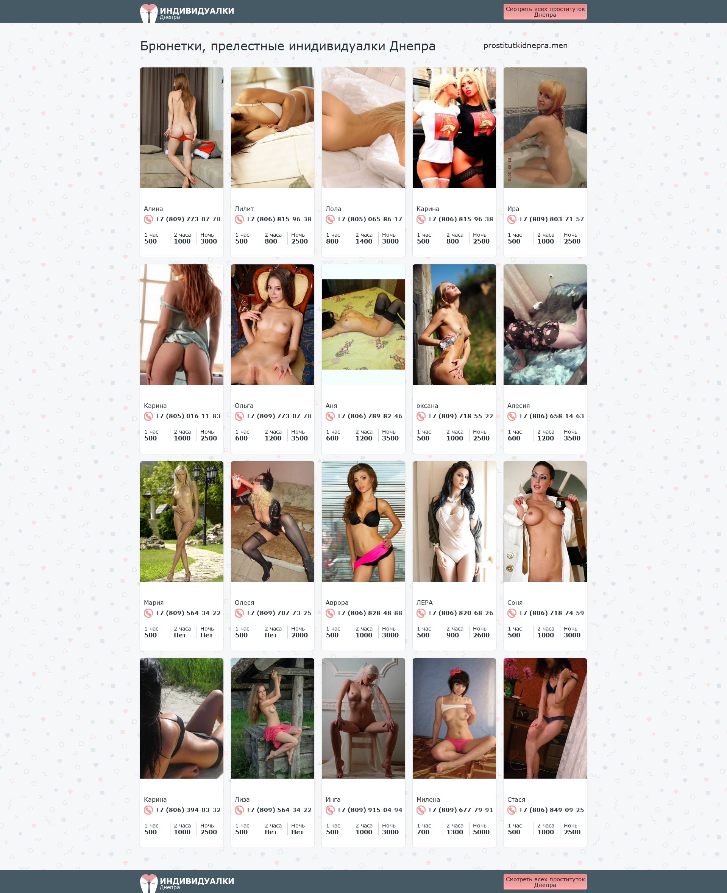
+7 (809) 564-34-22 (187, 612)
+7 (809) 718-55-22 (459, 415)
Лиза (242, 799)
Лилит (244, 209)
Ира (513, 209)
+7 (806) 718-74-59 (550, 612)
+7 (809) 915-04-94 (369, 809)
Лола (334, 209)
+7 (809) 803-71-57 (550, 218)
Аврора (337, 602)
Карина (428, 209)
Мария (154, 602)
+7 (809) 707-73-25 (278, 612)
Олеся (244, 602)
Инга (333, 799)
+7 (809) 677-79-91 (459, 809)
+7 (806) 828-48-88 (369, 612)
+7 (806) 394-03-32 (187, 809)
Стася (516, 799)
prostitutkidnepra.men (525, 45)
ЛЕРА (425, 602)
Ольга (244, 406)
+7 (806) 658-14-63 (550, 415)
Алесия (518, 406)
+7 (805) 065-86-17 (369, 218)
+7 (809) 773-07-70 (187, 218)
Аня (331, 406)
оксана (427, 406)
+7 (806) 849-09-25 (550, 809)
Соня (515, 602)
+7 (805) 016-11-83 (187, 415)
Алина (153, 209)
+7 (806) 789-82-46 (369, 415)
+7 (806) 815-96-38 (278, 218)
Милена (428, 799)
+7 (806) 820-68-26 (459, 612)
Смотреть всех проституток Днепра (545, 11)
